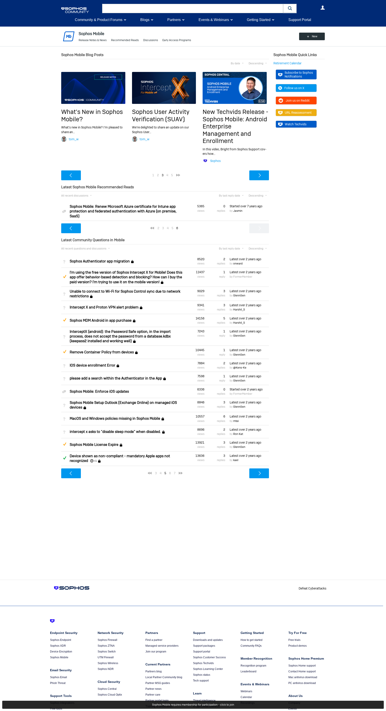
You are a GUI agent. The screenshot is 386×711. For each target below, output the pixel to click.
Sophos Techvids (203, 663)
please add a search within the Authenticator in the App (116, 378)
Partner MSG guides (157, 683)
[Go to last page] (178, 175)
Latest (245, 259)
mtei (236, 421)
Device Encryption (61, 651)
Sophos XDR (58, 645)
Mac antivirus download (302, 677)
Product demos (297, 645)
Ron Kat (238, 434)
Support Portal (299, 20)
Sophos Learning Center (208, 669)
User (322, 7)
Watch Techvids (295, 124)
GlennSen (239, 295)
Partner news (153, 688)
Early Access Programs (176, 40)
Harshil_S (239, 309)
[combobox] (192, 8)
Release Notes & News (93, 40)
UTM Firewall (106, 657)
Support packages (204, 645)
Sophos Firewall (107, 640)
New (314, 36)
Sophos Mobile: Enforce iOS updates (99, 391)
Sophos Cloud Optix (110, 694)
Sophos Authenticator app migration (100, 261)
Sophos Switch (107, 651)
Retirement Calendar (287, 63)
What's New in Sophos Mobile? (92, 115)
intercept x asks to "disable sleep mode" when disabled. (115, 431)
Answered (64, 458)
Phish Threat (57, 683)
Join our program (155, 651)
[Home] (80, 10)
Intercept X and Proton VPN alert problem (104, 307)
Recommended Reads (125, 40)
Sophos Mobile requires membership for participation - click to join (193, 705)
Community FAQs (251, 645)
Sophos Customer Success (209, 657)
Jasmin (237, 211)
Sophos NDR (106, 669)
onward (238, 263)
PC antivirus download (302, 683)
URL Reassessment (298, 113)
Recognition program (253, 665)
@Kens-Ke (239, 367)
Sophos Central (107, 688)
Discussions (150, 40)
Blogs (144, 20)
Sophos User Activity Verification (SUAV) (160, 115)
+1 (95, 460)
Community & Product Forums (98, 20)
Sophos (215, 161)
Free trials (294, 640)
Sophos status (201, 674)
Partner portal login (157, 700)
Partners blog (153, 671)
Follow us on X (294, 88)
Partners (174, 20)
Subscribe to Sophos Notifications (299, 74)
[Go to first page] (152, 228)
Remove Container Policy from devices (102, 352)
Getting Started (259, 20)
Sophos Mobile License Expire (94, 444)
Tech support (201, 680)
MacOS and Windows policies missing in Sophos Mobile (115, 418)
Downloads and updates (208, 640)
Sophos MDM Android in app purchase (101, 320)
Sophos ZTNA (106, 645)
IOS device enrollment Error (92, 365)
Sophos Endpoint (60, 640)
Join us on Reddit (298, 101)
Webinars (246, 691)
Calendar (246, 697)
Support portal (201, 651)
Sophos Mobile (59, 657)
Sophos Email (58, 677)
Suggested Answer (64, 276)
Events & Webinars (214, 20)
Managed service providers (161, 645)
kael (235, 460)
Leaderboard (248, 671)
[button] (290, 8)
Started (246, 206)
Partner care (152, 694)
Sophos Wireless (108, 663)
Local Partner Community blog (163, 677)
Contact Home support (302, 671)
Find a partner (153, 640)
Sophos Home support (302, 665)
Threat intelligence (204, 700)
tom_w (74, 139)
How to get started (251, 640)
